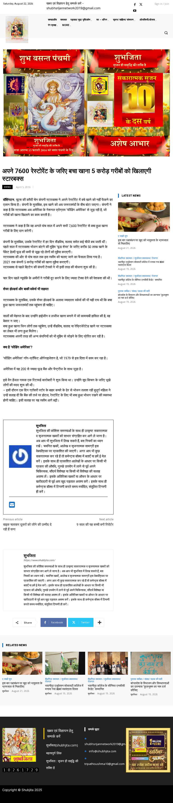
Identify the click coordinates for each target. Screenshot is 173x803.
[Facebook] (135, 4)
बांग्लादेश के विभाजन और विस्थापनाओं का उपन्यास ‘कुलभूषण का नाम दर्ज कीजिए (143, 296)
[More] (99, 622)
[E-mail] (12, 506)
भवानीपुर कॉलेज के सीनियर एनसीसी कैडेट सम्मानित (140, 279)
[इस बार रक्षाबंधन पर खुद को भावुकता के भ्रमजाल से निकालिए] (144, 217)
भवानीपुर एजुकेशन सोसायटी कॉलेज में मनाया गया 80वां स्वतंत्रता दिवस (64, 687)
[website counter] (20, 771)
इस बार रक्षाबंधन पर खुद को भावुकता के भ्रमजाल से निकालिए (22, 684)
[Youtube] (135, 10)
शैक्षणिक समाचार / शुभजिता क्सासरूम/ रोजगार (138, 258)
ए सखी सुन (122, 236)
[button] (166, 32)
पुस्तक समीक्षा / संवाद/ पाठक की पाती (134, 291)
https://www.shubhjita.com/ (39, 560)
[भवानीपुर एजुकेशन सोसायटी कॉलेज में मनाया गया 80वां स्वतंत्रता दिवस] (65, 663)
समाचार (7, 186)
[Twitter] (141, 4)
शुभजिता (30, 555)
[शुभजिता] (13, 580)
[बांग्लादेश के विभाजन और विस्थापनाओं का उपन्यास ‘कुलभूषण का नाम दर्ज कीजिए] (151, 663)
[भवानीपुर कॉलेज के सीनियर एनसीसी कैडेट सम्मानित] (108, 663)
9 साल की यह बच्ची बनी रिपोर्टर (95, 525)
